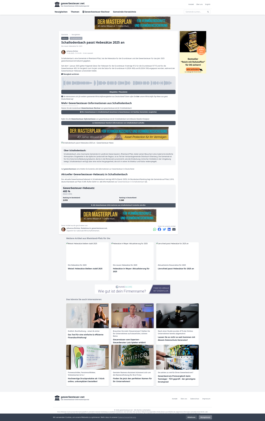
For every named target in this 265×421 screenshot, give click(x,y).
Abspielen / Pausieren (118, 92)
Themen (75, 11)
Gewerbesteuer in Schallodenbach (131, 182)
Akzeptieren (205, 417)
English (207, 4)
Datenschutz (194, 399)
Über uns (199, 4)
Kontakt (191, 4)
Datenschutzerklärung (127, 417)
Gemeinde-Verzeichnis (124, 11)
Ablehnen (191, 417)
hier (97, 182)
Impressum (206, 399)
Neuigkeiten (61, 11)
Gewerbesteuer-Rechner (97, 11)
